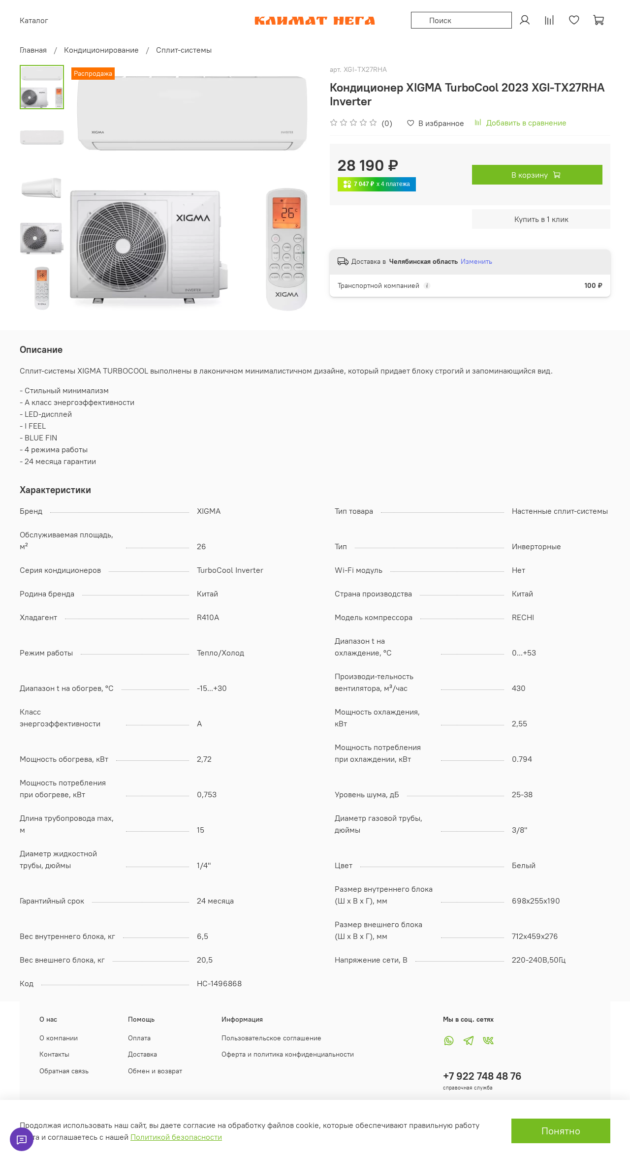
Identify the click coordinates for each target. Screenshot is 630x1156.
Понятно (560, 1131)
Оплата (139, 1037)
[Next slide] (295, 188)
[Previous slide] (88, 188)
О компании (58, 1037)
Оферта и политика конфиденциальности (287, 1054)
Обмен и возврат (155, 1070)
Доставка (142, 1054)
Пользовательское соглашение (271, 1037)
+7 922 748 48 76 (482, 1076)
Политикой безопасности (176, 1137)
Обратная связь (64, 1070)
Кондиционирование (101, 50)
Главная (33, 50)
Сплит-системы (184, 50)
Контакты (54, 1054)
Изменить (476, 261)
